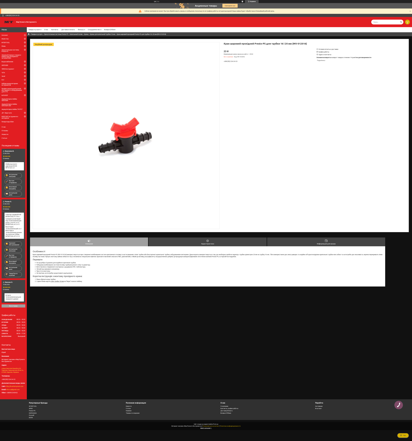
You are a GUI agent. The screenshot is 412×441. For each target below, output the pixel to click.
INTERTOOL (6, 42)
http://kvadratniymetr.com (14, 386)
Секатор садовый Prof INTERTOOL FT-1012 (13, 215)
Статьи (4, 138)
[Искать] (401, 22)
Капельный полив (76, 34)
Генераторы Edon (8, 122)
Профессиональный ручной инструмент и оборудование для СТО (12, 90)
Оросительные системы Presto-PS (56, 34)
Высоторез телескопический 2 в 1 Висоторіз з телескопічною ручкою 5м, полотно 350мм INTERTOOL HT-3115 (14, 231)
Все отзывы (13, 306)
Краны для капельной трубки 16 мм (102, 34)
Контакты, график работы (229, 408)
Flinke (4, 46)
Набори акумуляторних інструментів (10, 84)
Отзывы (5, 130)
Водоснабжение (7, 62)
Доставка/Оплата (226, 410)
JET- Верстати (7, 113)
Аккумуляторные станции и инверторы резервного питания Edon (11, 56)
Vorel (3, 76)
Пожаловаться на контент (211, 426)
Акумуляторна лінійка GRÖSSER (9, 99)
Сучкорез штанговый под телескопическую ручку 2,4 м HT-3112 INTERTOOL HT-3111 (13, 221)
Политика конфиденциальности (230, 426)
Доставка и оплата (68, 29)
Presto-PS (32, 410)
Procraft (31, 415)
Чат (404, 435)
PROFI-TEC (5, 39)
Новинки (128, 410)
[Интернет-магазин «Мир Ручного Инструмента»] (8, 22)
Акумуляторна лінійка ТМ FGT (12, 109)
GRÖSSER (5, 65)
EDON (31, 417)
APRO (31, 408)
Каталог (5, 35)
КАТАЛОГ (5, 95)
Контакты (54, 29)
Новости (5, 134)
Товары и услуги (34, 29)
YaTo (3, 72)
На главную (319, 406)
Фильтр (81, 29)
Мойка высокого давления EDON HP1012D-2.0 (11, 166)
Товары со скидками (132, 413)
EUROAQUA (33, 413)
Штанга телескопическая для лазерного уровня (13, 297)
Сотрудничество (94, 29)
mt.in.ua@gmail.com (13, 389)
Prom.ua (215, 424)
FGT (3, 80)
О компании (224, 406)
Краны (86, 34)
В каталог (318, 408)
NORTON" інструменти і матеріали (10, 117)
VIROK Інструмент (8, 69)
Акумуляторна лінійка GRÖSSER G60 (9, 104)
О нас (46, 29)
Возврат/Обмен (109, 29)
